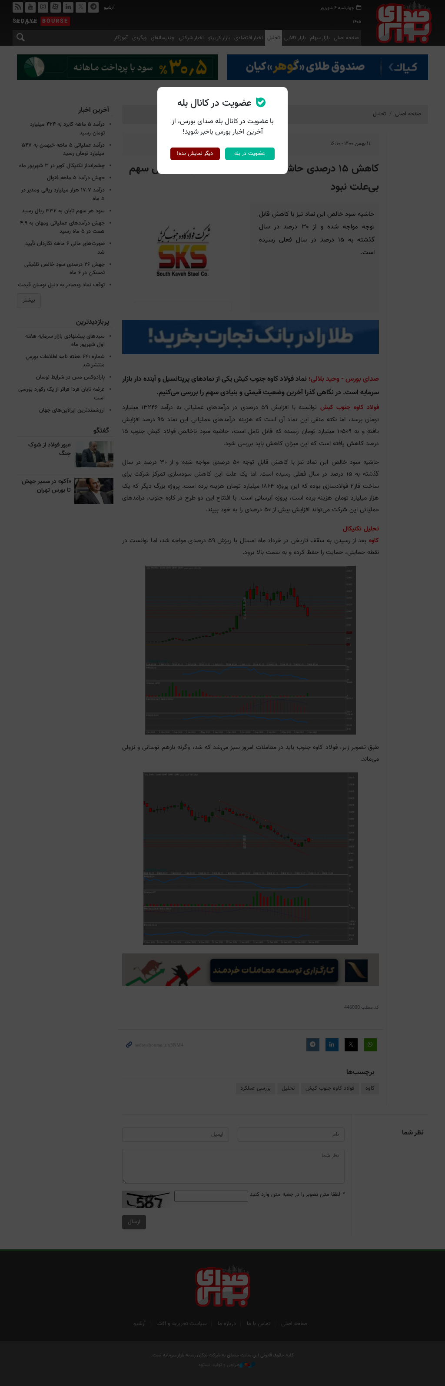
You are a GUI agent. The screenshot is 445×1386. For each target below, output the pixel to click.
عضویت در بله (249, 153)
